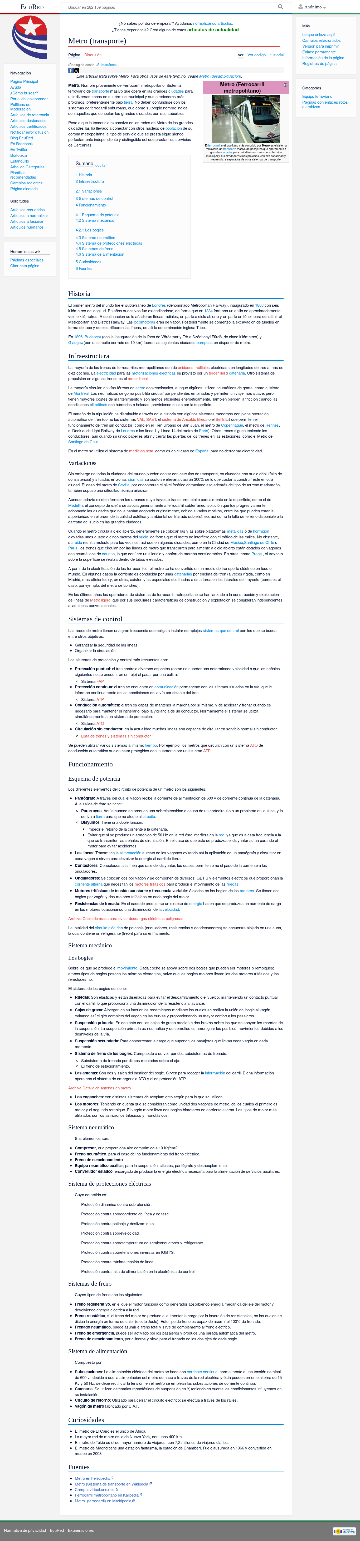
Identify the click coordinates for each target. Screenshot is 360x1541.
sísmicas (136, 479)
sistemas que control (221, 630)
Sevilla (123, 484)
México (236, 542)
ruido (78, 542)
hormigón (261, 531)
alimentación (130, 852)
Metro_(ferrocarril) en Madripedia (103, 1500)
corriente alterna (89, 884)
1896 (78, 336)
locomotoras (144, 322)
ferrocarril (214, 145)
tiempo (151, 745)
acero (140, 387)
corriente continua (202, 1371)
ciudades (226, 152)
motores (247, 890)
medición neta (141, 450)
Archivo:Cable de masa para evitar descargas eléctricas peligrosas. (126, 918)
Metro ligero (100, 600)
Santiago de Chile (83, 441)
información (215, 1072)
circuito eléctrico (109, 927)
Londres (159, 305)
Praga (256, 553)
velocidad (171, 909)
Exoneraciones (81, 1530)
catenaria (237, 373)
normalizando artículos (212, 23)
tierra (128, 102)
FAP (100, 681)
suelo (143, 536)
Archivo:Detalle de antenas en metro (99, 1087)
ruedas (233, 884)
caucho (108, 553)
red (221, 834)
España (201, 450)
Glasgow (76, 342)
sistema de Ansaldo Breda (184, 419)
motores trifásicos (150, 884)
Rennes (272, 425)
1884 (208, 310)
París (203, 430)
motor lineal (138, 378)
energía (195, 903)
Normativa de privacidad (25, 1530)
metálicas (235, 531)
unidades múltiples (194, 367)
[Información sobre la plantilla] (285, 84)
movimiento (127, 968)
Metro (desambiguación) (220, 76)
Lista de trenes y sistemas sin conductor (116, 736)
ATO (100, 723)
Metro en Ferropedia (92, 1478)
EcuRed (32, 7)
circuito (149, 816)
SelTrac (222, 419)
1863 (259, 305)
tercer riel (217, 373)
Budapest (93, 336)
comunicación (166, 686)
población (174, 128)
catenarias (183, 574)
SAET (151, 419)
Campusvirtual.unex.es (95, 1489)
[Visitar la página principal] (30, 37)
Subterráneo (106, 64)
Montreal (81, 393)
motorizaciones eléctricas (154, 373)
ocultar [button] (101, 165)
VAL (140, 419)
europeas (205, 342)
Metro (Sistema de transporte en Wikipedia (111, 1484)
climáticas (98, 404)
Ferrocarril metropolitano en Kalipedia (107, 1495)
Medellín (75, 505)
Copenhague (232, 425)
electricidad (106, 373)
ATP (100, 699)
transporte (229, 149)
